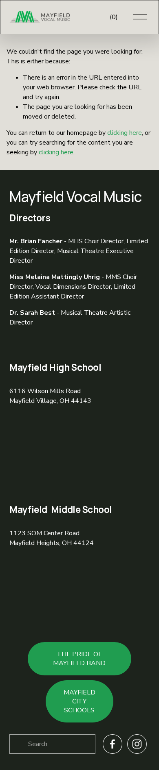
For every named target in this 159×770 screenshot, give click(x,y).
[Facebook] (112, 744)
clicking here (124, 132)
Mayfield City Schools (79, 701)
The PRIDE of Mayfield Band (79, 659)
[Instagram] (137, 744)
